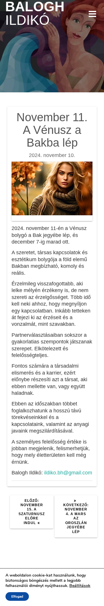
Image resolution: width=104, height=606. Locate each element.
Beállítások (79, 585)
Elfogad (17, 596)
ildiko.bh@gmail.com (68, 473)
